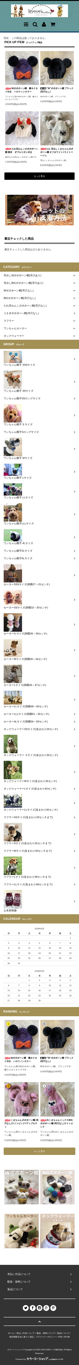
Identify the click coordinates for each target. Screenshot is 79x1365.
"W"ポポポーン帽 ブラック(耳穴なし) (56, 90)
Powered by (21, 1359)
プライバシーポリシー (46, 1337)
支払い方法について (25, 1333)
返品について (63, 1333)
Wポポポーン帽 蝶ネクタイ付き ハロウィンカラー (21, 90)
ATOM (67, 1337)
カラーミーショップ (15, 1350)
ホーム (11, 1333)
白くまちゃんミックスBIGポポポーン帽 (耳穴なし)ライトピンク (56, 1123)
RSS (60, 1337)
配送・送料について (46, 1333)
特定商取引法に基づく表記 (21, 1337)
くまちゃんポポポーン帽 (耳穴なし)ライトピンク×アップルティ (21, 1123)
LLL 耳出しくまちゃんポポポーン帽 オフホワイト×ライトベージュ (56, 152)
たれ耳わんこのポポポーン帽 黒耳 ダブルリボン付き (21, 150)
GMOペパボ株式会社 (54, 1350)
